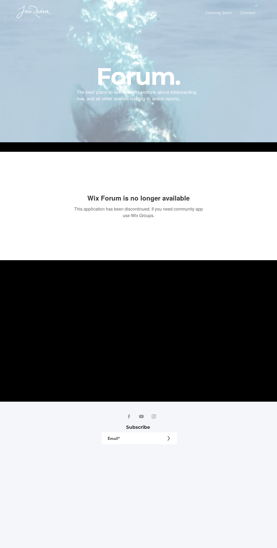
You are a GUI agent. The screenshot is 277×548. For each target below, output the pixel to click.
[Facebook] (129, 416)
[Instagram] (154, 416)
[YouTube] (141, 416)
